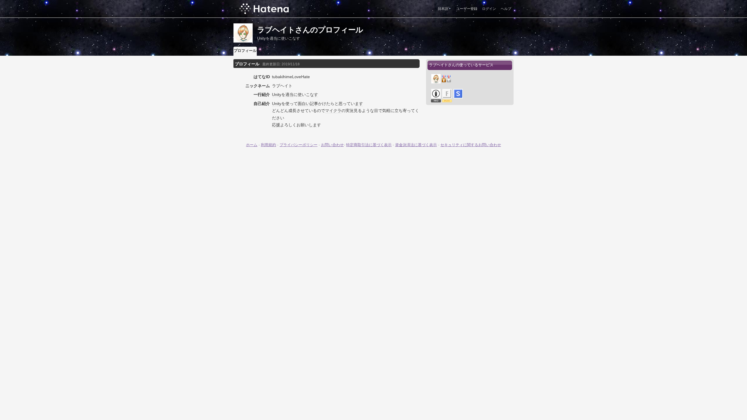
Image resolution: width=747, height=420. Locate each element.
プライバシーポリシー (298, 145)
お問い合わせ (332, 145)
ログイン (489, 9)
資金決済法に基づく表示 (416, 145)
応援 (276, 125)
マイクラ (333, 110)
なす (314, 94)
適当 (289, 94)
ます (359, 103)
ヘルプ (506, 9)
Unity (276, 94)
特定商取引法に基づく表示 (369, 145)
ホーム (251, 145)
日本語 (443, 9)
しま (313, 125)
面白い (304, 103)
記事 (314, 103)
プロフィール (245, 50)
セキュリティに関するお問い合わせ (470, 145)
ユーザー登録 (466, 9)
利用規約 (268, 145)
